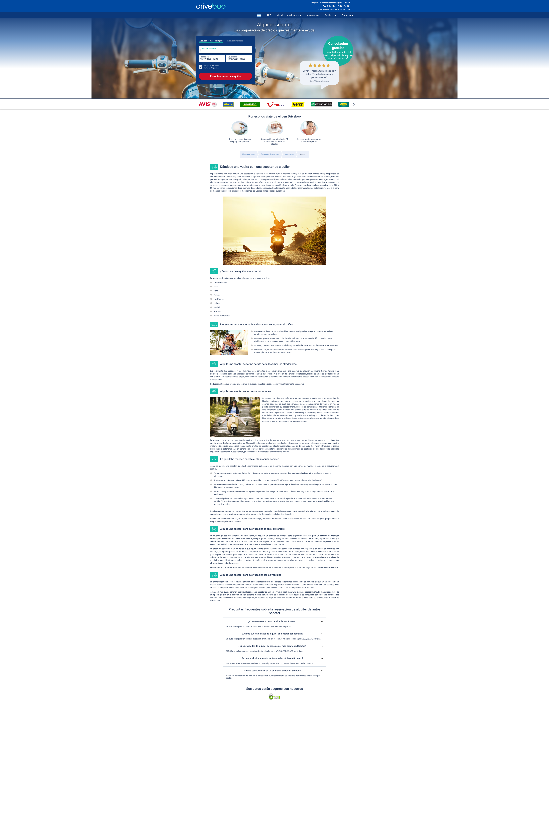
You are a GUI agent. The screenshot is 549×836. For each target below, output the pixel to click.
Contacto (346, 15)
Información (313, 15)
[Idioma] (259, 15)
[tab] (211, 40)
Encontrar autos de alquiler (225, 76)
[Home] (210, 6)
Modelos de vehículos (288, 15)
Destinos (329, 15)
